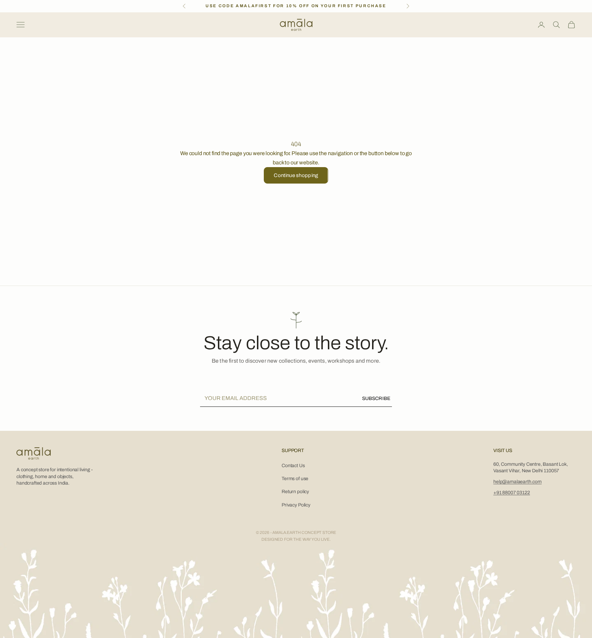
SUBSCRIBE (376, 398)
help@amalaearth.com (517, 481)
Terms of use (295, 478)
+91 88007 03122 (511, 492)
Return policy (295, 491)
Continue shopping (296, 175)
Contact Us (293, 465)
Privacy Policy (296, 505)
